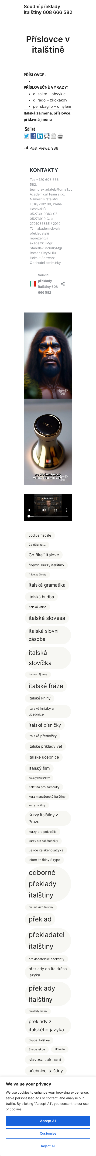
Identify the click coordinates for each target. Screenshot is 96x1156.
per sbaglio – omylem (52, 106)
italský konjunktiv (39, 778)
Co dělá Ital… (37, 544)
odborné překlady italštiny (42, 883)
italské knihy (40, 698)
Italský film (39, 768)
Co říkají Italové (44, 554)
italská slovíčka (40, 658)
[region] (48, 1116)
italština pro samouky (44, 787)
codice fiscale (40, 535)
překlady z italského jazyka (46, 1025)
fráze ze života (37, 574)
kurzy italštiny (37, 805)
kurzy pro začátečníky (43, 841)
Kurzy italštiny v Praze (43, 818)
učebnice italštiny (46, 1070)
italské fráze (46, 685)
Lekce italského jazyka (46, 850)
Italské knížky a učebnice (41, 711)
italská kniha (37, 607)
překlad (40, 919)
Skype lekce (37, 1049)
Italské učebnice (44, 757)
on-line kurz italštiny (41, 907)
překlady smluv (38, 1011)
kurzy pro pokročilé (43, 831)
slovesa (60, 1049)
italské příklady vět (45, 746)
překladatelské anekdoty (46, 959)
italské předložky (43, 736)
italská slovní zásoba (43, 635)
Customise (48, 1133)
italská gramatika (47, 585)
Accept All (48, 1121)
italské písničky (45, 725)
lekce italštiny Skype (44, 860)
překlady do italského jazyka (48, 971)
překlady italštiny (42, 993)
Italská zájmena (38, 674)
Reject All (48, 1146)
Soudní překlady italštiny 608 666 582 (48, 9)
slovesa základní (45, 1059)
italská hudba (41, 596)
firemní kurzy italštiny (46, 565)
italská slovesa (47, 618)
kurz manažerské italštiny (47, 796)
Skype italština (39, 1040)
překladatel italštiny (47, 940)
